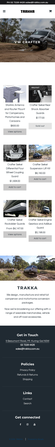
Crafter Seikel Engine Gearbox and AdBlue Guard (40, 224)
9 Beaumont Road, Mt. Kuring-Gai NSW (27, 341)
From (14, 228)
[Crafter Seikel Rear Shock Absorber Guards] (40, 93)
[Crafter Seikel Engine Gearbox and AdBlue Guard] (40, 208)
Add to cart (15, 187)
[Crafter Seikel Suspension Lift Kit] (40, 153)
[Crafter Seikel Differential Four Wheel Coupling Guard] (15, 153)
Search (28, 403)
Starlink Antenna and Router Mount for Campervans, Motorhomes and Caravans (15, 113)
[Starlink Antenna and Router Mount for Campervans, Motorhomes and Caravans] (15, 93)
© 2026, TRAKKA (16, 439)
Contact (27, 399)
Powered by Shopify (36, 439)
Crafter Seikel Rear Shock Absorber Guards (40, 109)
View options (15, 132)
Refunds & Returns (27, 375)
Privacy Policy (27, 370)
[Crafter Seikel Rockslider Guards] (15, 208)
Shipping (27, 379)
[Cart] (50, 11)
